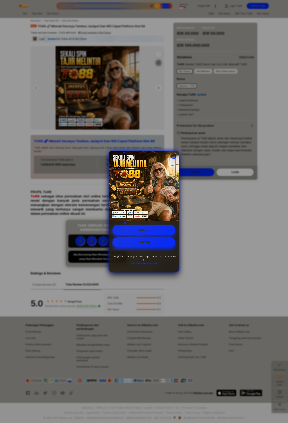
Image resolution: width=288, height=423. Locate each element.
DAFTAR (144, 242)
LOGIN (144, 229)
